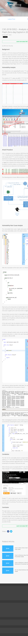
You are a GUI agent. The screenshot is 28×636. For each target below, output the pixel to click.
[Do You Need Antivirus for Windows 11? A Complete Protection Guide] (7, 570)
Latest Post (11, 19)
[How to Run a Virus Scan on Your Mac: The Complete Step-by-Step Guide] (7, 548)
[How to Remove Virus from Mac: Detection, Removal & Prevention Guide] (7, 556)
